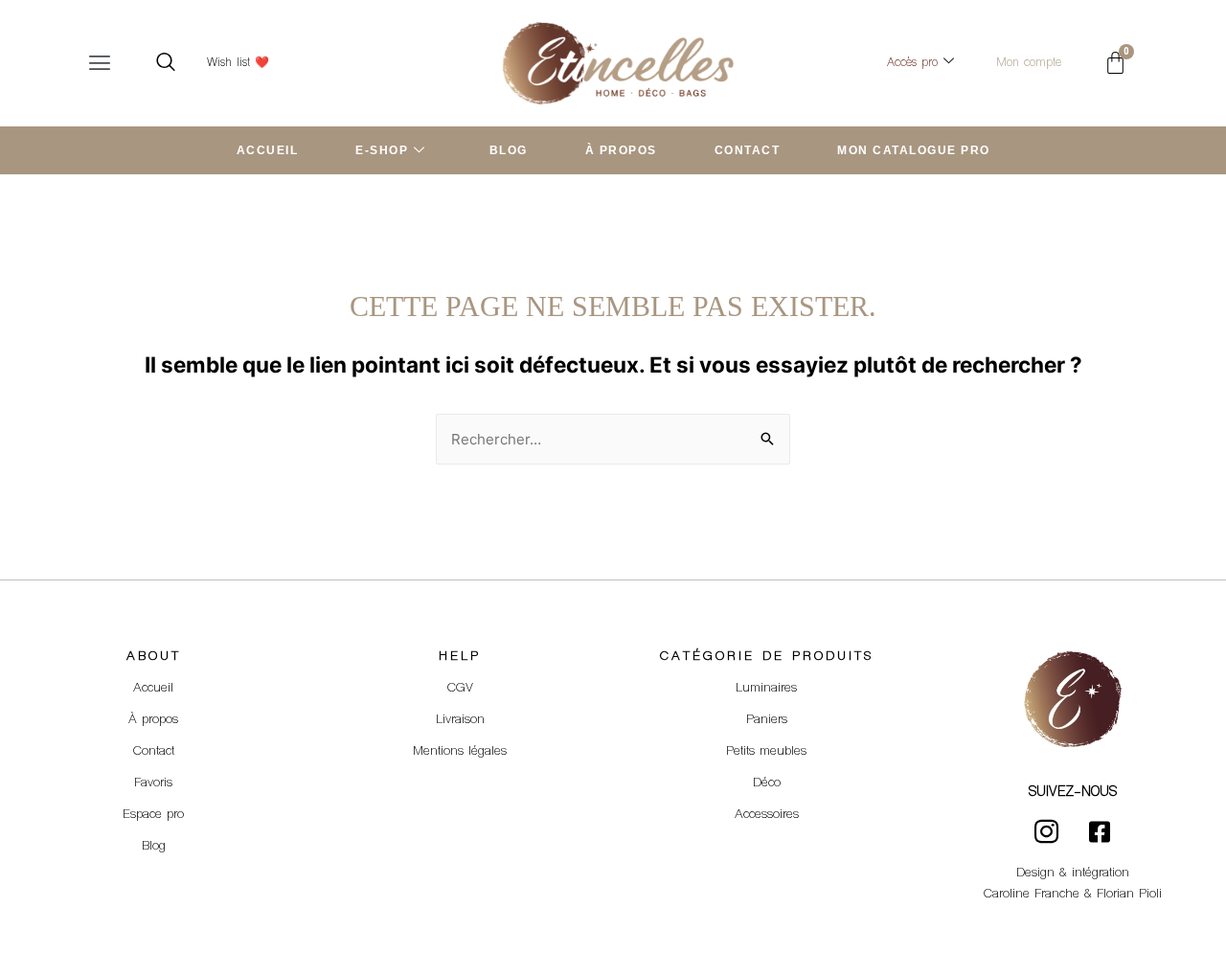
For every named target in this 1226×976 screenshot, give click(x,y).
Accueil (153, 688)
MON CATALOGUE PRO (913, 150)
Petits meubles (766, 751)
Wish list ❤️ (238, 63)
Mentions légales (460, 751)
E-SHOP (381, 150)
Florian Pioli (1129, 894)
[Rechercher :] (613, 439)
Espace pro (153, 815)
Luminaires (766, 688)
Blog (154, 846)
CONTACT (748, 150)
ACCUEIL (268, 150)
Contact (153, 751)
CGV (460, 688)
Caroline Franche (1031, 894)
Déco (767, 783)
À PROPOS (621, 150)
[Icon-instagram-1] (1047, 831)
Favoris (153, 783)
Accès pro (912, 63)
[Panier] (1115, 62)
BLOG (508, 150)
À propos (153, 720)
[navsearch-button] (166, 63)
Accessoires (767, 815)
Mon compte (1028, 63)
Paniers (766, 720)
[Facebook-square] (1100, 831)
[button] (100, 62)
